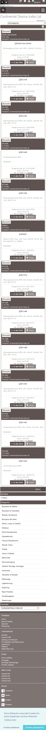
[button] (17, 62)
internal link (6, 673)
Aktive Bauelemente (9, 532)
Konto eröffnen (7, 658)
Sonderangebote (8, 596)
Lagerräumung (7, 583)
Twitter (7, 695)
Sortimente (6, 570)
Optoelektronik (7, 536)
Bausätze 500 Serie (9, 519)
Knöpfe (4, 549)
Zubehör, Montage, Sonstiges (13, 566)
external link (6, 678)
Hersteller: (15, 39)
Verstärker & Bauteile (10, 574)
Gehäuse (5, 528)
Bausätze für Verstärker (10, 511)
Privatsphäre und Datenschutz (13, 642)
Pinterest (8, 704)
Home (4, 619)
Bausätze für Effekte (9, 506)
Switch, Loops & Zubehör (11, 523)
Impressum (6, 644)
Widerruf (5, 646)
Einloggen (5, 660)
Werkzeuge (6, 579)
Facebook (8, 690)
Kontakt (4, 635)
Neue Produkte (7, 592)
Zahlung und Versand (9, 639)
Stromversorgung (8, 562)
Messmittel (6, 557)
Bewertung (5, 626)
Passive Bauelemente (10, 540)
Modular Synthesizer (9, 515)
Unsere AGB (6, 637)
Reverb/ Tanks (7, 545)
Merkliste (4, 494)
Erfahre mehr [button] (10, 720)
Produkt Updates (8, 665)
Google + (8, 700)
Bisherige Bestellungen (10, 662)
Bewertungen (7, 600)
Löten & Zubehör (8, 553)
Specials (5, 623)
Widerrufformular (8, 649)
